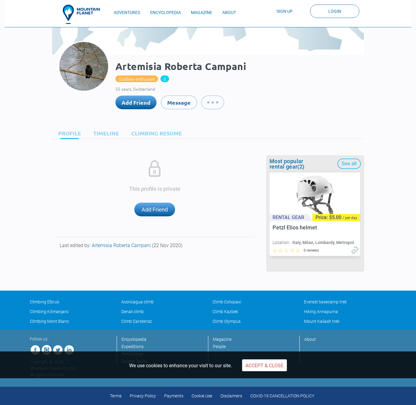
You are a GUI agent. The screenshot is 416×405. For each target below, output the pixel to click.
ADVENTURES (127, 12)
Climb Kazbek (225, 311)
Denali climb (132, 311)
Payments (173, 395)
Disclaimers (231, 395)
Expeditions (132, 346)
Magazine (222, 339)
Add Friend (136, 102)
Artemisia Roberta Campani (122, 245)
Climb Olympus (227, 321)
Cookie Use (202, 395)
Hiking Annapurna (321, 311)
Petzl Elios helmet (295, 227)
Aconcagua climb (137, 301)
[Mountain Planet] (84, 14)
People (219, 346)
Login (334, 11)
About (310, 339)
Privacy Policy (143, 395)
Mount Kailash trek (322, 321)
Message (179, 102)
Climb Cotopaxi (227, 301)
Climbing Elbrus (44, 301)
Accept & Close (264, 365)
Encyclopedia (134, 339)
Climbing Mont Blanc (49, 321)
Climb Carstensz (136, 321)
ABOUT (229, 12)
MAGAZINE (201, 12)
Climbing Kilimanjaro (49, 311)
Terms (116, 395)
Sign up (285, 11)
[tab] (68, 133)
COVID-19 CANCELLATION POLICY (282, 395)
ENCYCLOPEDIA (165, 12)
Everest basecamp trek (325, 301)
